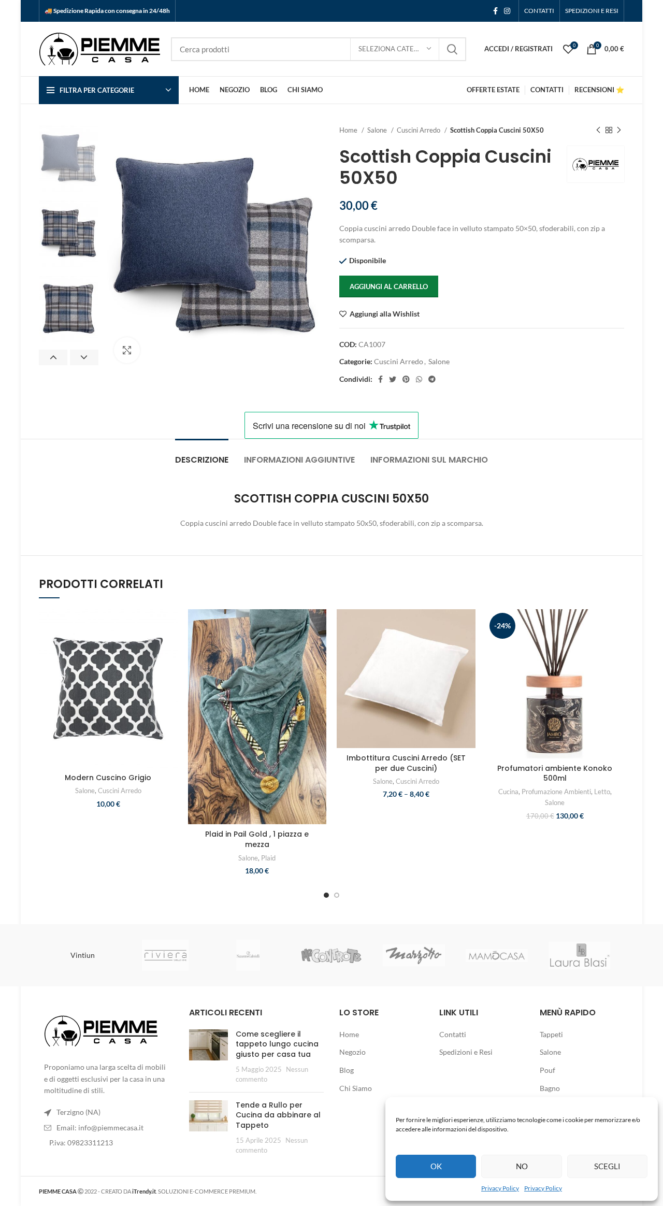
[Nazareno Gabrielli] (248, 955)
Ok (436, 1166)
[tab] (201, 454)
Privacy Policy (500, 1188)
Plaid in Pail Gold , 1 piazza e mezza (257, 839)
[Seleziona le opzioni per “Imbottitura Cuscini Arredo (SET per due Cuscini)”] (468, 649)
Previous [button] (53, 357)
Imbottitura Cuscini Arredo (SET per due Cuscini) (406, 763)
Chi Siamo (355, 1088)
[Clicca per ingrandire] (127, 350)
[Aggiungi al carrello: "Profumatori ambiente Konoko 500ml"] (616, 649)
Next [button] (84, 357)
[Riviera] (165, 955)
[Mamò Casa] (496, 955)
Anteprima (170, 672)
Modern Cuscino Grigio (108, 777)
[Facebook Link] (495, 11)
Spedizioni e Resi (466, 1051)
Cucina (508, 791)
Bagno (550, 1088)
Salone (377, 130)
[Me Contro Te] (331, 955)
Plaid (268, 858)
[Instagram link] (507, 11)
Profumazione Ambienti (556, 791)
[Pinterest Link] (406, 379)
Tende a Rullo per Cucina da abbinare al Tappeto (278, 1115)
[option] (68, 158)
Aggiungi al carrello (389, 286)
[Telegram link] (432, 379)
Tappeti (551, 1034)
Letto (602, 791)
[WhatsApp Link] (419, 379)
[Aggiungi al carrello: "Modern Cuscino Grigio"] (170, 649)
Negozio (352, 1051)
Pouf (547, 1070)
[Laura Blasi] (579, 955)
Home (349, 130)
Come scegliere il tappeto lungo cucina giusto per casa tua (277, 1044)
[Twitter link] (392, 379)
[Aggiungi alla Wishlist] (170, 626)
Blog (346, 1070)
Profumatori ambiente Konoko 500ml (554, 773)
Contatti (452, 1034)
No (522, 1166)
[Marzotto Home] (413, 955)
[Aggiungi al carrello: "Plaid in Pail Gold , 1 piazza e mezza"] (319, 649)
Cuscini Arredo (419, 130)
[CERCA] (452, 49)
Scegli (607, 1166)
